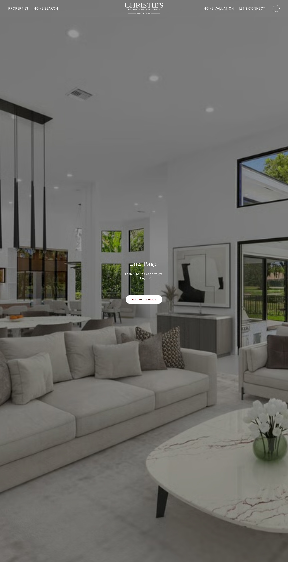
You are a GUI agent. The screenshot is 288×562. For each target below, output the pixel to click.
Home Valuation (219, 8)
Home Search (46, 8)
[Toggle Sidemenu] (276, 8)
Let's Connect (252, 8)
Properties (18, 8)
